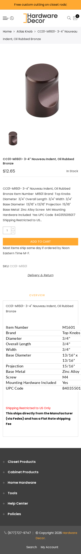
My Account (49, 547)
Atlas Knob (25, 31)
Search (31, 547)
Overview (37, 295)
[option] (40, 88)
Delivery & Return (40, 275)
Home (7, 31)
